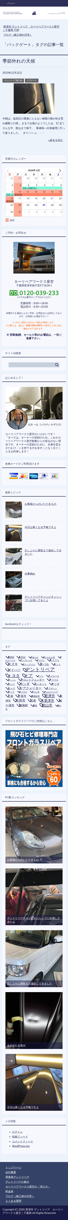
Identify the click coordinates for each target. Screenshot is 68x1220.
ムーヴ (11, 688)
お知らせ (34, 657)
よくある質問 (13, 1201)
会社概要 (10, 1172)
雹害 (35, 705)
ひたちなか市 (49, 657)
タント (57, 664)
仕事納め (30, 573)
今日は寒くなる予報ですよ (40, 527)
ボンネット (40, 684)
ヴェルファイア (51, 692)
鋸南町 (23, 705)
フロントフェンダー (32, 679)
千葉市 (22, 696)
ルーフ (11, 692)
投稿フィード (20, 1136)
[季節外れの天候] (34, 111)
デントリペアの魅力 (17, 1181)
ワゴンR (35, 692)
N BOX (22, 657)
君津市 (50, 696)
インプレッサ (26, 660)
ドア (29, 675)
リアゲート (32, 80)
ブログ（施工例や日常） (19, 1196)
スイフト (54, 660)
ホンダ (25, 684)
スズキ (13, 664)
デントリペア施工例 (13, 80)
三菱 (10, 696)
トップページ (13, 1167)
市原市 (20, 700)
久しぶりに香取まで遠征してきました (29, 983)
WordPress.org (21, 1146)
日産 (33, 700)
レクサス (23, 692)
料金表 (9, 1191)
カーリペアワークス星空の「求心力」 (27, 1186)
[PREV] (8, 170)
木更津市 (47, 700)
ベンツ (11, 684)
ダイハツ (14, 670)
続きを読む (56, 140)
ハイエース (53, 676)
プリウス (53, 680)
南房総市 (35, 696)
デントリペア (40, 669)
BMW (11, 657)
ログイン (17, 1132)
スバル (44, 664)
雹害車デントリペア (17, 1177)
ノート (41, 676)
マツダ (55, 684)
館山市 (47, 705)
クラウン (41, 660)
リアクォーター (31, 688)
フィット (12, 680)
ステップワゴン (29, 665)
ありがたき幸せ (16, 1045)
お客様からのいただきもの (40, 504)
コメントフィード (22, 1141)
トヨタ (14, 675)
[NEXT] (59, 170)
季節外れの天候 (18, 61)
